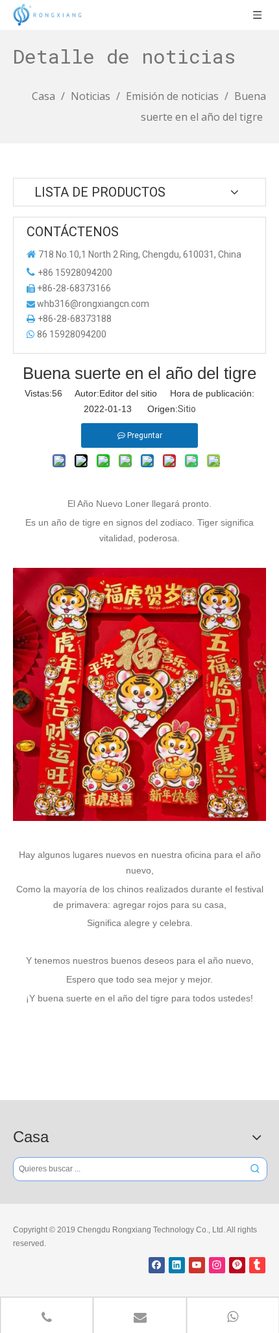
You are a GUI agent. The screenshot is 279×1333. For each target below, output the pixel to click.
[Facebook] (157, 1265)
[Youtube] (197, 1265)
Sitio (187, 409)
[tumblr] (257, 1265)
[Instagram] (217, 1265)
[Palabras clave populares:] (255, 1169)
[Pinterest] (237, 1265)
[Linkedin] (177, 1265)
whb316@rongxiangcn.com (93, 304)
